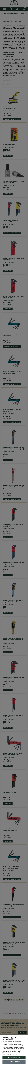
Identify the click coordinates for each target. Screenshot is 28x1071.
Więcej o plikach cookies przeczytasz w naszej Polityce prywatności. (12, 1053)
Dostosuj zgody (14, 1062)
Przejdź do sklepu (14, 1057)
